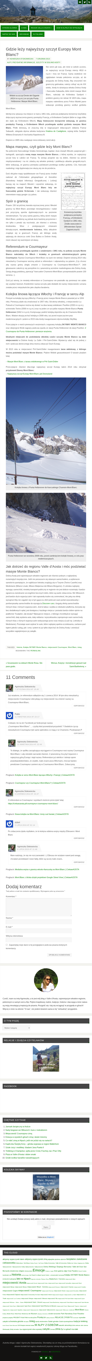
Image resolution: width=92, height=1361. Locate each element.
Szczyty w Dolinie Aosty (48, 62)
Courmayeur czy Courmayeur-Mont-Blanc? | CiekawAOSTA (40, 783)
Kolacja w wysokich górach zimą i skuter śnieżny (26, 1137)
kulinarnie (13, 1279)
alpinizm (63, 1259)
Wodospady (6, 1329)
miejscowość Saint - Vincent (33, 1302)
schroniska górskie (15, 1321)
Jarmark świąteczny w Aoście (18, 1126)
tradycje (77, 1321)
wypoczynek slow (29, 1329)
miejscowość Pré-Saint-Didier (66, 1298)
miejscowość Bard (77, 1283)
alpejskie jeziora (54, 1259)
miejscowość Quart (79, 1298)
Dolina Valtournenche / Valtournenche (32, 1267)
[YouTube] (80, 2)
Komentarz (11, 896)
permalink (35, 651)
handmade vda (7, 1275)
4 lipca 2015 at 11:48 (27, 849)
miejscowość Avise (43, 1283)
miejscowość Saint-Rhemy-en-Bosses (44, 1306)
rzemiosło (75, 1317)
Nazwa (9, 918)
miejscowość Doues (60, 1291)
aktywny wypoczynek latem (13, 1259)
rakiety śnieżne (50, 1317)
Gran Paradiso (73, 1271)
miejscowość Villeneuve (62, 1310)
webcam (77, 1325)
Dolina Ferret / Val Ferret (37, 1263)
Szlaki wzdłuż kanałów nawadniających (22, 1158)
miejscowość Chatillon (80, 1287)
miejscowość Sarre (62, 1306)
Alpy (9, 62)
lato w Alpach (24, 1278)
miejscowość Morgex (27, 1298)
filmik (56, 1271)
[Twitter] (85, 2)
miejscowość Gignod (13, 1294)
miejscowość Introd (46, 1294)
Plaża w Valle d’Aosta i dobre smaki (21, 1154)
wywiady (39, 1329)
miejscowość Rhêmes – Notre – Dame (13, 1302)
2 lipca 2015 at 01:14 (25, 825)
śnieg (80, 647)
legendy (33, 1279)
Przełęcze (41, 1317)
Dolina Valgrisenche (79, 1263)
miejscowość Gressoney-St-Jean (30, 1294)
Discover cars (48, 603)
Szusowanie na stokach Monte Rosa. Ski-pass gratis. (24, 664)
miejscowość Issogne (58, 1294)
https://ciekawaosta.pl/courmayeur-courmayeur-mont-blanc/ (33, 803)
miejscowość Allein (70, 1279)
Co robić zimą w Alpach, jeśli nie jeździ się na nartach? (29, 1140)
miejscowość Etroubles (72, 1291)
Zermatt (52, 1329)
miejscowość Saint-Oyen (9, 1306)
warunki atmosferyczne (67, 1325)
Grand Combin (82, 1271)
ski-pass (26, 1321)
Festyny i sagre (49, 1271)
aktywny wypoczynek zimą (36, 1259)
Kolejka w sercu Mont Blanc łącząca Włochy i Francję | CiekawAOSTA (45, 775)
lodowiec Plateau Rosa (42, 1279)
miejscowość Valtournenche (47, 1310)
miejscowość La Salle (70, 1294)
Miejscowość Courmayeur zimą (19, 1133)
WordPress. (56, 1352)
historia (19, 647)
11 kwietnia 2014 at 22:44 (29, 744)
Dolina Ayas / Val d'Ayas (23, 1263)
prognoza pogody (8, 1317)
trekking (84, 1321)
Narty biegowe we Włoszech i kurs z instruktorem (26, 1130)
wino (82, 1325)
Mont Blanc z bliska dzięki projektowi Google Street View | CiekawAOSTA (46, 877)
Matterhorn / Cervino (57, 1279)
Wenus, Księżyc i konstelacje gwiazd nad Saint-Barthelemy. (68, 664)
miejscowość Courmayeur (57, 647)
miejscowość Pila (53, 1298)
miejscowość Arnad (32, 1283)
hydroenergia (25, 1275)
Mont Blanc (72, 647)
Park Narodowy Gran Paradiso (72, 1314)
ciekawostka (9, 1263)
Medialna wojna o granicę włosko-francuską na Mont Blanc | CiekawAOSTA (47, 869)
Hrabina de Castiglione (56, 131)
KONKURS (6, 1279)
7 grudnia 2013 (43, 59)
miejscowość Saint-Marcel (67, 1302)
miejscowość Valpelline (16, 1310)
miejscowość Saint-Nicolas (81, 1302)
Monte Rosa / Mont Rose (14, 1313)
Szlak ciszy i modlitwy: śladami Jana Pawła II (25, 1147)
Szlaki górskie (53, 1321)
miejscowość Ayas (53, 1283)
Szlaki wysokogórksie (66, 1321)
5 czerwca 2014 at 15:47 (27, 794)
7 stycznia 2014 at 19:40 (27, 689)
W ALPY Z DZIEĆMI (46, 1324)
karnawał (61, 1275)
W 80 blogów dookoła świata (26, 1325)
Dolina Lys (70, 1263)
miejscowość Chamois (67, 1287)
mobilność (72, 1310)
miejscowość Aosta (14, 1282)
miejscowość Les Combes (14, 1298)
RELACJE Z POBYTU (64, 1317)
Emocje (39, 1270)
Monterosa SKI (26, 1313)
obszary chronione (42, 1313)
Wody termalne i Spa (16, 1329)
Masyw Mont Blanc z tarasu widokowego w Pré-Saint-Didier (32, 361)
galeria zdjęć (63, 1271)
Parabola (45, 1352)
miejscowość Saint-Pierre (24, 1306)
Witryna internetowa (14, 936)
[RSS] (89, 2)
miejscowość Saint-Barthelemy (51, 1302)
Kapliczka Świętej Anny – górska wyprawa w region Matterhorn (32, 1144)
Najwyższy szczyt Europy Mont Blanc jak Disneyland (29, 374)
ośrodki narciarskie (54, 1314)
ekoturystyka (28, 1271)
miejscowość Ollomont (40, 1298)
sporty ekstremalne (41, 1321)
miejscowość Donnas (47, 1291)
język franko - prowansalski (50, 1275)
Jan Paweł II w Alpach (35, 1275)
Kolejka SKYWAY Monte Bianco (35, 647)
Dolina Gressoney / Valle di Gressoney (55, 1263)
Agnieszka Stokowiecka (21, 59)
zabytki (46, 1329)
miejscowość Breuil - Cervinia (37, 1287)
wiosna (86, 1325)
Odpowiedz (79, 706)
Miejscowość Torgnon (73, 1306)
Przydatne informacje (23, 62)
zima (57, 1329)
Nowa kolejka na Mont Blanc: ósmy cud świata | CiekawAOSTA (42, 814)
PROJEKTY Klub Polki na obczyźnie (25, 1317)
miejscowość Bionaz (8, 1287)
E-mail (9, 927)
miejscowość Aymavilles (64, 1283)
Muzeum (34, 1314)
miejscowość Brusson (54, 1287)
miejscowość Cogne (10, 1291)
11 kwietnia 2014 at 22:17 (27, 717)
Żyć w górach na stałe (69, 1329)
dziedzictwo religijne (17, 1271)
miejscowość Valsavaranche (30, 1310)
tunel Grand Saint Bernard (10, 1325)
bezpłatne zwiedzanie (76, 1259)
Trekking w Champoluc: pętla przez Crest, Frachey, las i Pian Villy (33, 1151)
